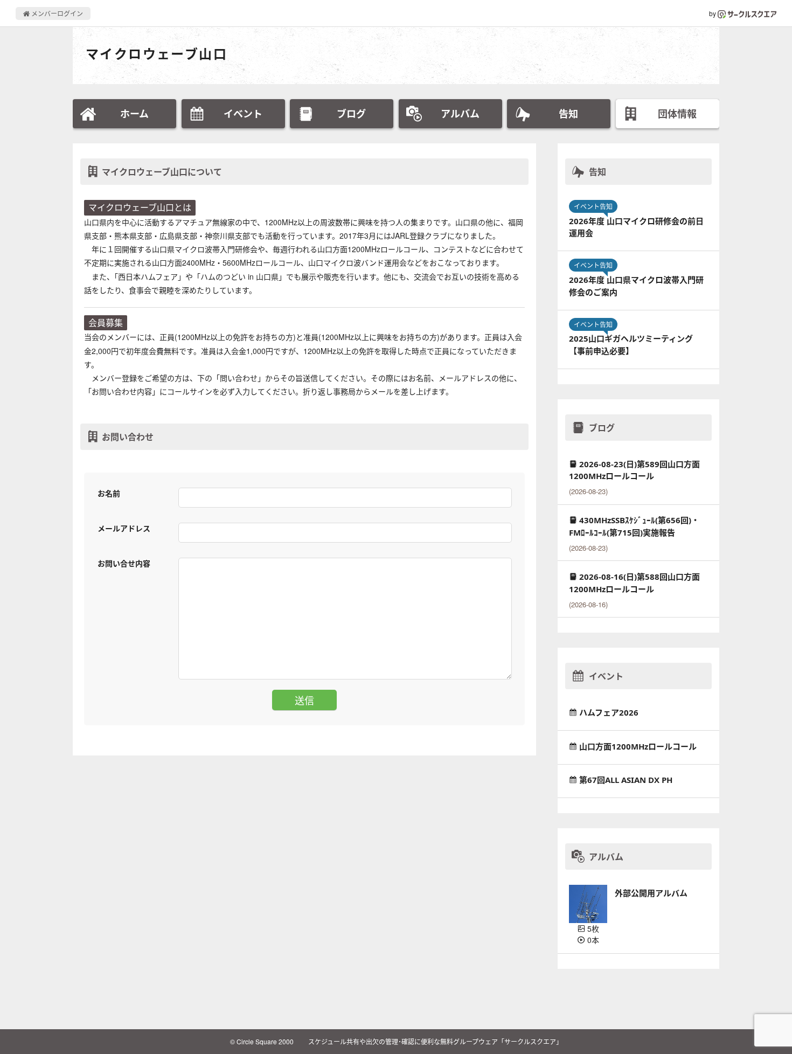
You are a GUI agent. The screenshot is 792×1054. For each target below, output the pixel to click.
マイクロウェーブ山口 (156, 54)
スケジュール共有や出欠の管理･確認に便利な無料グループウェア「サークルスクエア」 (435, 1041)
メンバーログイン (56, 13)
